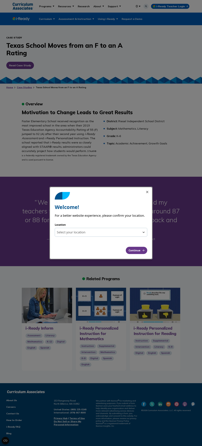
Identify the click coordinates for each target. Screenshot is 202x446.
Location (60, 224)
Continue (134, 250)
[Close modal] (147, 191)
